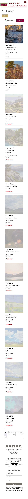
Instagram (10, 446)
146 (22, 434)
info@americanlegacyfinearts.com (13, 464)
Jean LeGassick (10, 45)
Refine (5, 16)
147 (6, 437)
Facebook (7, 446)
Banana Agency (18, 490)
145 (19, 434)
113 (18, 432)
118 (14, 434)
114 (21, 432)
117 (11, 434)
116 (8, 434)
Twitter (20, 446)
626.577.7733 (14, 454)
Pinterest (17, 446)
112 (15, 432)
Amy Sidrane (9, 216)
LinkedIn (13, 446)
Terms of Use (15, 488)
